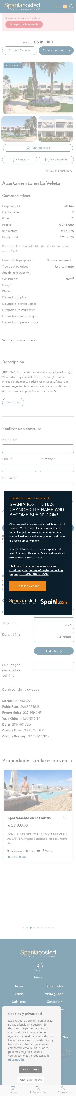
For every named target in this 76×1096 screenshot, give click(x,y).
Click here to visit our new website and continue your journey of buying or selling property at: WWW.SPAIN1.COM (36, 570)
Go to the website (27, 586)
